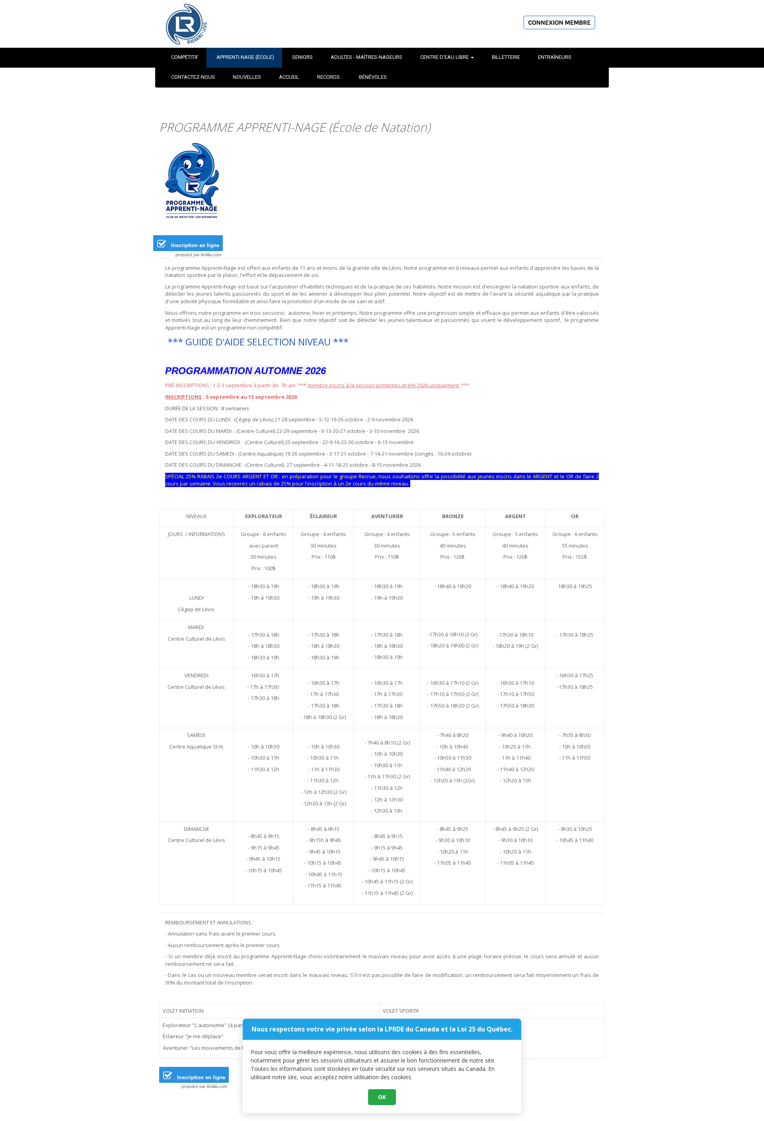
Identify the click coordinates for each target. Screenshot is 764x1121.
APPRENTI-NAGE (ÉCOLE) (245, 57)
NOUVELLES (247, 77)
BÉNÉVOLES (373, 77)
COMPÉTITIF (185, 57)
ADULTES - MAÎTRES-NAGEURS (366, 57)
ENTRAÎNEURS (554, 57)
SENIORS (302, 57)
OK (382, 1097)
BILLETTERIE (506, 57)
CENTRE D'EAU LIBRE (445, 57)
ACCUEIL (289, 77)
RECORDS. (329, 77)
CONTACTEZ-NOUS (193, 77)
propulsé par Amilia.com (198, 254)
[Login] (559, 21)
